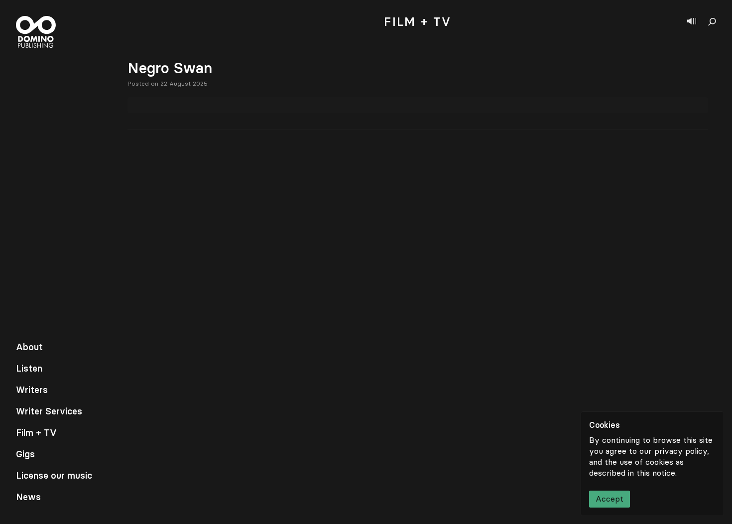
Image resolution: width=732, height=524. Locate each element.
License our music (54, 475)
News (28, 497)
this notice (655, 473)
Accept (609, 499)
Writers (32, 390)
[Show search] (712, 22)
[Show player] (691, 22)
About (29, 347)
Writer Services (49, 411)
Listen (29, 368)
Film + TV (36, 432)
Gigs (25, 454)
